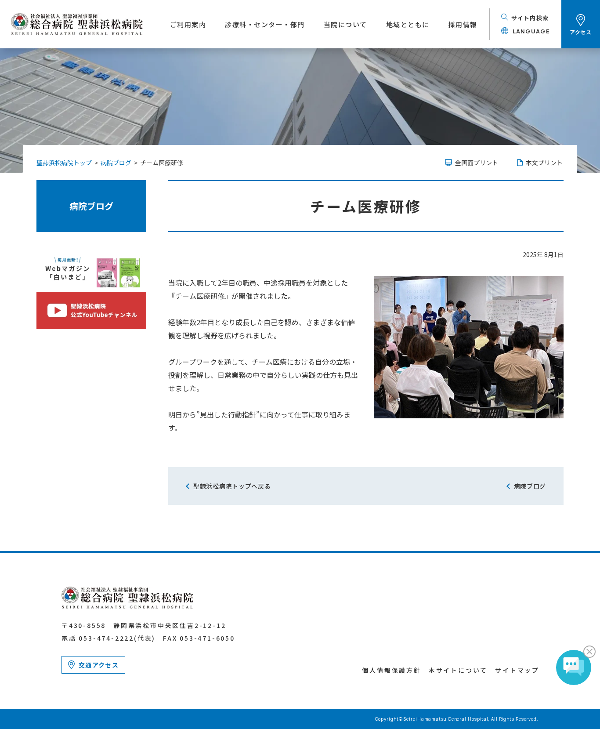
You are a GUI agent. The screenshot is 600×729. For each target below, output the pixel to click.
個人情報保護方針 (391, 670)
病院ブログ (91, 205)
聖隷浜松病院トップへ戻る (232, 486)
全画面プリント (476, 162)
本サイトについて (458, 670)
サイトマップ (517, 670)
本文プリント (544, 162)
